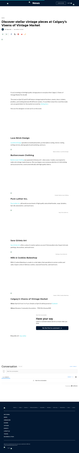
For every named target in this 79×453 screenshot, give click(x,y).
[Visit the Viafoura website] (74, 386)
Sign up (74, 366)
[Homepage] (7, 407)
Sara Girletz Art (15, 245)
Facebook (55, 303)
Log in (71, 366)
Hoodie (56, 195)
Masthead (49, 407)
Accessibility (42, 407)
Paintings (58, 254)
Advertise (26, 407)
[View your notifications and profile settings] (75, 377)
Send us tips (55, 407)
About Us (15, 407)
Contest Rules (62, 407)
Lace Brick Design (16, 142)
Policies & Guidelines (34, 407)
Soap (60, 212)
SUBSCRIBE (61, 3)
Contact (20, 407)
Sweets (55, 295)
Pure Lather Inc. (15, 203)
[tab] (6, 377)
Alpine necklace (56, 151)
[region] (39, 376)
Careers (73, 407)
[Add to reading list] (6, 34)
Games (68, 407)
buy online (23, 336)
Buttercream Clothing (17, 160)
